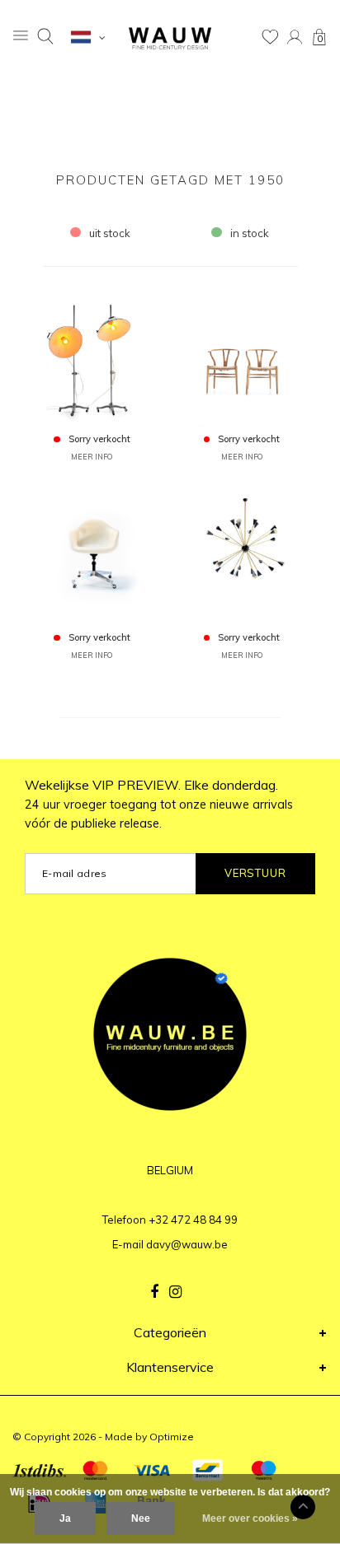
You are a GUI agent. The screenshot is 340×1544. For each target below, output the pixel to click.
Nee (140, 1518)
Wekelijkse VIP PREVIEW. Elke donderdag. (159, 804)
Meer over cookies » (250, 1518)
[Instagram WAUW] (175, 1292)
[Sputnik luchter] (242, 555)
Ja (65, 1518)
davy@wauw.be (187, 1244)
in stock (249, 233)
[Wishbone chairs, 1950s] (242, 356)
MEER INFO (91, 456)
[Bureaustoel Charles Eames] (92, 555)
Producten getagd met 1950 (170, 180)
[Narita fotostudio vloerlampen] (92, 356)
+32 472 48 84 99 (193, 1219)
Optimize (171, 1436)
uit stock (109, 233)
